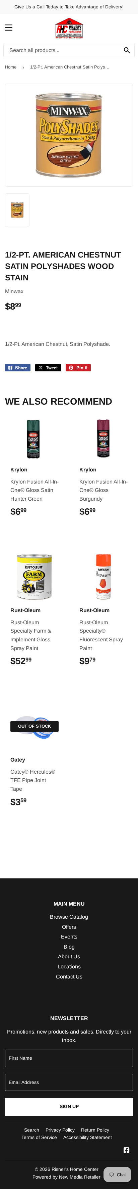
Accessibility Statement (87, 1137)
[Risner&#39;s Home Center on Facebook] (127, 1151)
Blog (69, 947)
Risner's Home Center (75, 1169)
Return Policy (95, 1130)
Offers (69, 927)
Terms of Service (39, 1137)
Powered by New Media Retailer (66, 1177)
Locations (69, 966)
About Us (69, 956)
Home (10, 67)
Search (31, 1130)
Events (69, 937)
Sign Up (69, 1106)
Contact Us (69, 976)
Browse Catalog (69, 917)
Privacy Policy (60, 1130)
